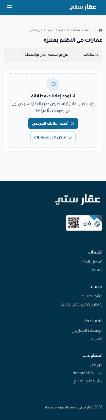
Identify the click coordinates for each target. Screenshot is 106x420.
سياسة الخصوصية (87, 373)
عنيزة (50, 30)
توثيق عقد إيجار (90, 296)
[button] (33, 54)
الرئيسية (91, 30)
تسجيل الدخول (90, 262)
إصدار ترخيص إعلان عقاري (81, 304)
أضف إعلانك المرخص (50, 123)
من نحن (96, 365)
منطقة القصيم (69, 30)
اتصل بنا (95, 338)
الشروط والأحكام (88, 381)
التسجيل (95, 270)
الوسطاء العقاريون (86, 330)
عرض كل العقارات (50, 137)
